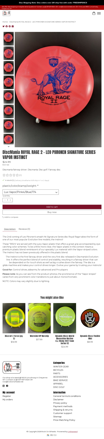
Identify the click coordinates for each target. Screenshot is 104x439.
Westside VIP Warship (39, 335)
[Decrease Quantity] (5, 200)
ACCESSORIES (60, 377)
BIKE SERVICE (60, 380)
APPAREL (58, 384)
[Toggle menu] (98, 13)
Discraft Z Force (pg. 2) (14, 337)
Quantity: (6, 196)
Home (5, 22)
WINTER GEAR (61, 366)
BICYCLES (58, 370)
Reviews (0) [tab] (24, 229)
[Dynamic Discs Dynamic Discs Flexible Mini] (90, 318)
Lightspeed (72, 432)
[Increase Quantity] (10, 200)
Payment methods (62, 406)
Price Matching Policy (64, 420)
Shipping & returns (62, 410)
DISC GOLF (59, 387)
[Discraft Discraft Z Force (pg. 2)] (14, 318)
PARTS (56, 373)
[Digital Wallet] (53, 435)
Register (7, 396)
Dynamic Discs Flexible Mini (90, 337)
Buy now (52, 212)
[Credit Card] (48, 435)
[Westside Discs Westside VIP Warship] (39, 318)
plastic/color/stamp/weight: (20, 185)
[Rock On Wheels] (6, 13)
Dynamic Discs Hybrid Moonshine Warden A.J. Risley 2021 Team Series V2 (64, 339)
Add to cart (52, 207)
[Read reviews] (11, 175)
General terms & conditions (67, 396)
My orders (8, 399)
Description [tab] (10, 229)
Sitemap (57, 416)
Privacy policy (60, 403)
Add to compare (11, 217)
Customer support (62, 413)
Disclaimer (58, 399)
